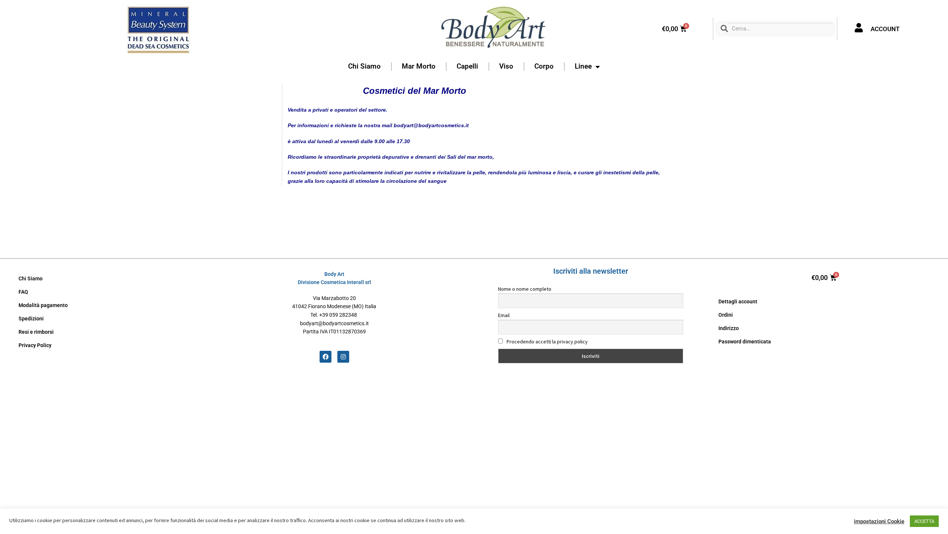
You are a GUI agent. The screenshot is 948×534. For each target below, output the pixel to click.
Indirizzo (728, 328)
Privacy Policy (35, 345)
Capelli (467, 66)
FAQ (23, 292)
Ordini (725, 315)
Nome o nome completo (524, 289)
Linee (583, 66)
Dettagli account (737, 301)
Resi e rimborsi (36, 332)
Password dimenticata (744, 342)
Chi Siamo (364, 66)
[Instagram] (343, 357)
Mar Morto (418, 66)
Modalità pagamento (43, 305)
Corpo (544, 66)
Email (504, 315)
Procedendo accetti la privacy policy (546, 341)
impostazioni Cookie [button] (879, 521)
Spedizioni (31, 319)
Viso (506, 66)
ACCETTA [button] (924, 521)
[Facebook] (325, 357)
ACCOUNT (885, 29)
